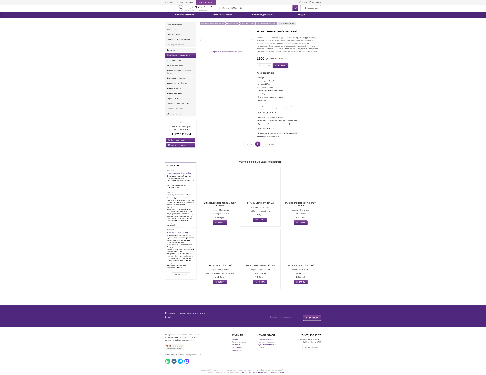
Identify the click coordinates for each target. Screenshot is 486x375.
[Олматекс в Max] (186, 361)
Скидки (261, 347)
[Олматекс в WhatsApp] (167, 361)
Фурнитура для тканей (267, 345)
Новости (235, 339)
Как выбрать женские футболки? (180, 195)
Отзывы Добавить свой (260, 144)
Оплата (180, 2)
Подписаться (312, 318)
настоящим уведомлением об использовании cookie (263, 372)
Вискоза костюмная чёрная (260, 265)
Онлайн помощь (178, 140)
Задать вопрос (312, 347)
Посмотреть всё (181, 274)
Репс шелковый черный (220, 265)
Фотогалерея (237, 347)
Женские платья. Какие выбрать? (180, 173)
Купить (281, 65)
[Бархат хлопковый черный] (300, 247)
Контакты (236, 345)
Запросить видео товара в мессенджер (226, 51)
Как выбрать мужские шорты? (179, 233)
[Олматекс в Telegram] (180, 361)
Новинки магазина (265, 339)
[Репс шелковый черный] (220, 247)
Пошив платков (238, 350)
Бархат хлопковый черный (300, 265)
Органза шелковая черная (260, 203)
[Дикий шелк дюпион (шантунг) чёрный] (220, 184)
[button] (201, 40)
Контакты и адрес (206, 2)
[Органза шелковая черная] (260, 184)
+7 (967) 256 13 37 (198, 7)
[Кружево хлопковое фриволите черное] (300, 184)
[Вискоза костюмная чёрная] (260, 247)
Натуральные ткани (266, 342)
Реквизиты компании (240, 342)
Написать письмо (178, 145)
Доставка (189, 2)
